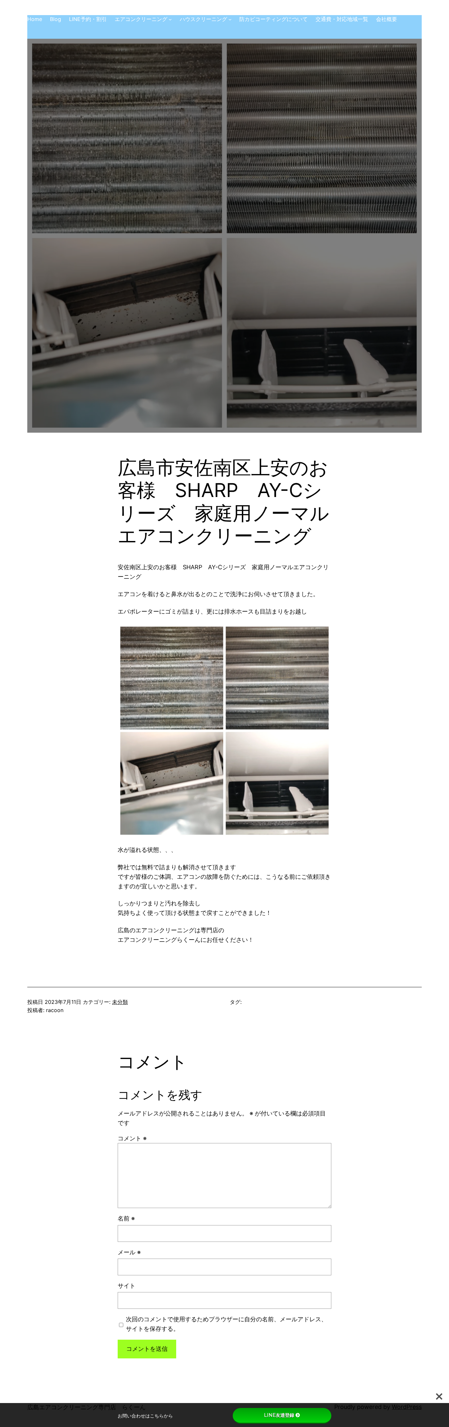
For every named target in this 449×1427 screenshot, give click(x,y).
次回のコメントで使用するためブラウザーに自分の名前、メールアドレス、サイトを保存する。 (226, 1324)
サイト (126, 1285)
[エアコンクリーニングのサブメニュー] (170, 19)
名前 (126, 1218)
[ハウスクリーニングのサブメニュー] (230, 19)
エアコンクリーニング (141, 19)
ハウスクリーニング (203, 19)
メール (129, 1252)
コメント (132, 1138)
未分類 (120, 1002)
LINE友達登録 (279, 1415)
